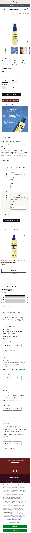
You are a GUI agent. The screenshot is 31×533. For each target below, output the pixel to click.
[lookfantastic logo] (15, 9)
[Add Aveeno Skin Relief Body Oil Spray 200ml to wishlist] (24, 236)
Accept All (15, 530)
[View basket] (27, 9)
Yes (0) (8, 345)
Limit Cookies (15, 526)
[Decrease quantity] (4, 87)
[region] (15, 508)
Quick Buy (14, 270)
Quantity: (5, 84)
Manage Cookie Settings (14, 522)
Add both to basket (11, 220)
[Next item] (27, 254)
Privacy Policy (10, 519)
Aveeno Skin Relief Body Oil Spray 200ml (13, 260)
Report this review (9, 350)
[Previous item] (2, 254)
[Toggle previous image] (1, 30)
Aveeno (5, 58)
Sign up (15, 464)
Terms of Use (19, 519)
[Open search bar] (4, 9)
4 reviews (10, 68)
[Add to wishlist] (25, 94)
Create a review (6, 306)
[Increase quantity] (13, 87)
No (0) (18, 345)
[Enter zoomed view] (27, 42)
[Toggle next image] (29, 30)
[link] (25, 9)
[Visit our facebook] (13, 471)
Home (3, 13)
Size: (3, 77)
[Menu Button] (1, 9)
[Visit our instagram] (16, 471)
